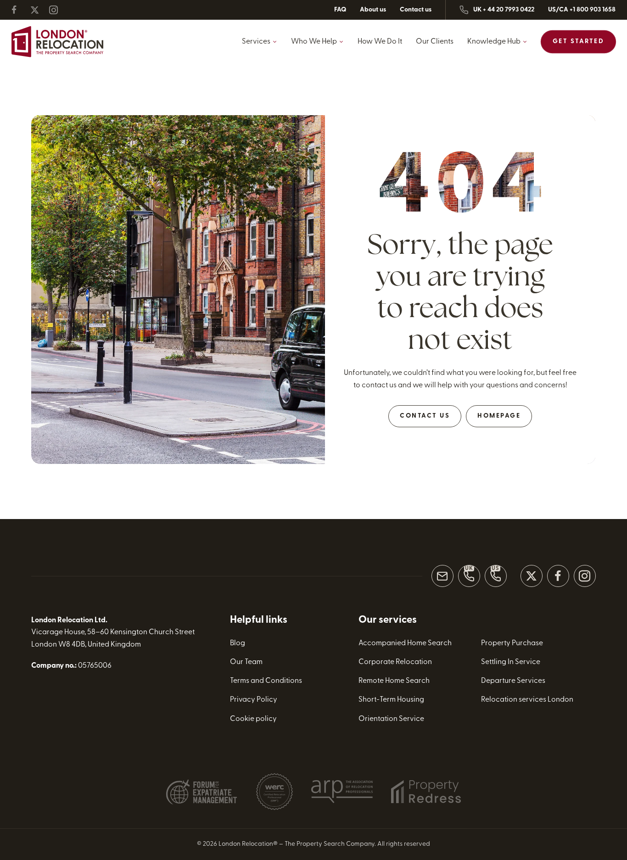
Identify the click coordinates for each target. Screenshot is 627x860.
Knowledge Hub (494, 41)
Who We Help (314, 41)
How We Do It (380, 41)
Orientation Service (391, 719)
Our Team (246, 662)
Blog (237, 643)
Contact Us (425, 416)
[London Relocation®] (57, 41)
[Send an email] (442, 576)
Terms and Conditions (266, 681)
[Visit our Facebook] (558, 576)
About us (373, 9)
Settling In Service (510, 662)
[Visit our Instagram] (585, 576)
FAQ (340, 9)
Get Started (579, 41)
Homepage (499, 416)
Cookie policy (253, 719)
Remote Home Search (394, 681)
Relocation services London (527, 700)
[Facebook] (19, 10)
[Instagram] (57, 10)
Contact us (415, 9)
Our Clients (434, 41)
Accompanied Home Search (405, 643)
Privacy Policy (253, 700)
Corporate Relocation (395, 662)
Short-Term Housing (391, 700)
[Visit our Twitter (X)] (532, 576)
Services (256, 41)
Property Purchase (512, 643)
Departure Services (513, 681)
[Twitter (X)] (38, 10)
